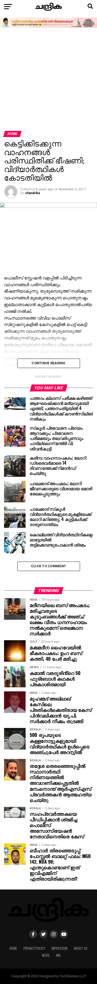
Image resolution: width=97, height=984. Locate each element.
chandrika (32, 193)
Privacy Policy (34, 948)
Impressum (59, 948)
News (46, 955)
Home (13, 948)
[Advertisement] (48, 79)
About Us (81, 948)
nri (58, 955)
